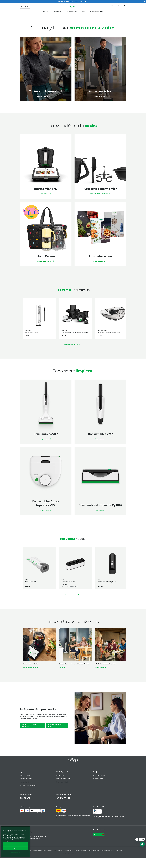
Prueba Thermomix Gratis (63, 778)
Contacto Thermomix (26, 778)
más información (82, 1)
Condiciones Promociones (80, 850)
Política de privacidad (47, 850)
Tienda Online (57, 11)
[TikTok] (68, 798)
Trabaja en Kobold (98, 778)
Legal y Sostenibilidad (37, 850)
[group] (38, 318)
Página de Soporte (25, 775)
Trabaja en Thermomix (99, 775)
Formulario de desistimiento (28, 785)
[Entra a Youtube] (28, 798)
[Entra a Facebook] (24, 798)
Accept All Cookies (15, 844)
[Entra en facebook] (61, 798)
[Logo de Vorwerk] (73, 6)
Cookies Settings (15, 852)
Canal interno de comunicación (107, 850)
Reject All (15, 848)
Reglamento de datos (79, 853)
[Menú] (101, 810)
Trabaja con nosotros (96, 11)
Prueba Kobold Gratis (62, 782)
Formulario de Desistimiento (93, 850)
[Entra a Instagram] (21, 798)
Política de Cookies (58, 850)
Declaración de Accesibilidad (68, 853)
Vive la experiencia (71, 11)
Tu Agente (25, 6)
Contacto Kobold (24, 782)
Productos (45, 11)
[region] (15, 841)
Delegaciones (60, 775)
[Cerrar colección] (144, 1)
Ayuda (83, 11)
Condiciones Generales (68, 850)
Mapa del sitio (119, 850)
